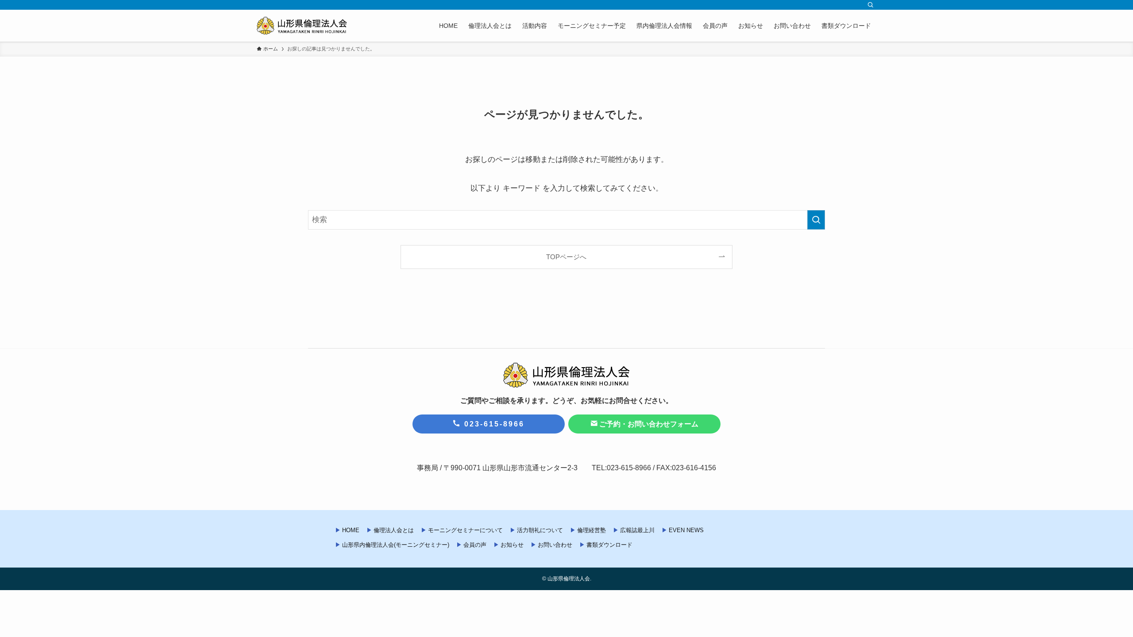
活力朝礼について (540, 530)
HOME (350, 530)
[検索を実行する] (816, 220)
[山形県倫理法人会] (302, 26)
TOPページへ (566, 257)
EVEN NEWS (686, 530)
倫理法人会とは (394, 530)
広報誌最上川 (637, 530)
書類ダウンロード (609, 544)
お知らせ (512, 544)
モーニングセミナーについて (465, 530)
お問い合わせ (555, 544)
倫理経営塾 (591, 530)
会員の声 (474, 544)
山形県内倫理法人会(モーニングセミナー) (395, 544)
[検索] (870, 5)
